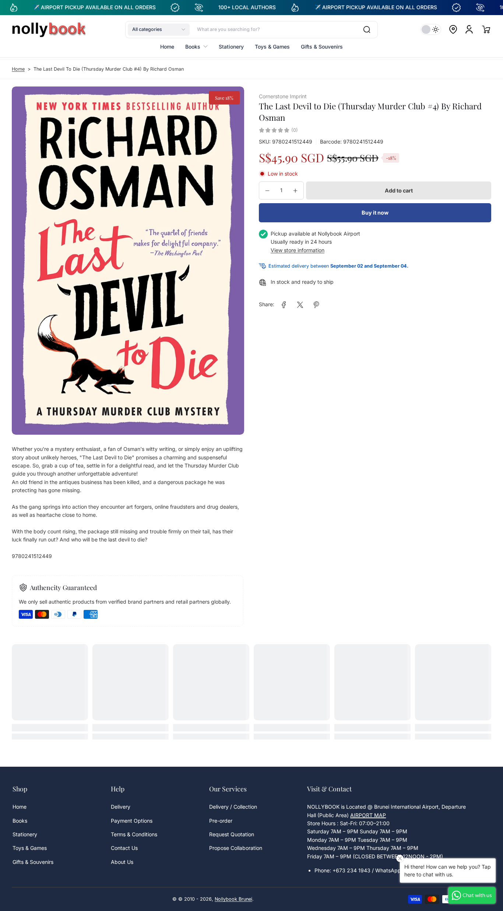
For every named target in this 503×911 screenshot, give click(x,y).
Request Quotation (231, 834)
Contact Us (124, 848)
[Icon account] (469, 29)
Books (20, 821)
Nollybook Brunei (233, 899)
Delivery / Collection (233, 807)
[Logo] (48, 29)
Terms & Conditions (134, 834)
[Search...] (367, 29)
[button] (159, 29)
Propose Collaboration (235, 848)
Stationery (25, 834)
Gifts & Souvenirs (33, 862)
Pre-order (220, 821)
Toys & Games (30, 848)
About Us (122, 862)
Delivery (120, 807)
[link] (284, 304)
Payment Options (131, 821)
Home (18, 69)
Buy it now (375, 212)
